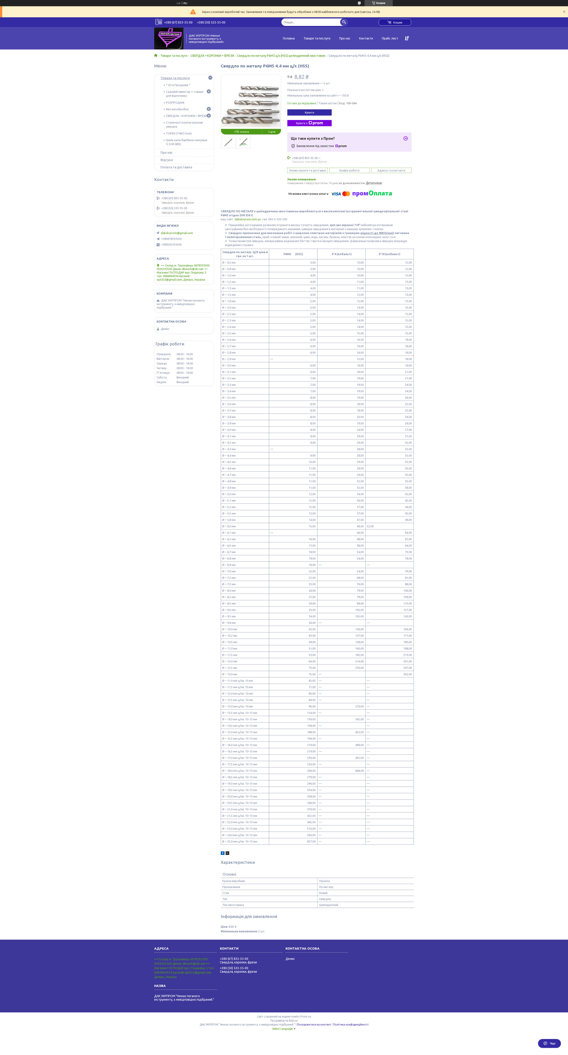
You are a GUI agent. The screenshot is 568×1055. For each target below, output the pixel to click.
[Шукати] (344, 22)
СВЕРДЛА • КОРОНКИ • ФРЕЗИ (212, 55)
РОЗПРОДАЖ (175, 102)
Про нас (344, 38)
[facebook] (223, 853)
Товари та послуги (317, 38)
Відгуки (166, 160)
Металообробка (177, 109)
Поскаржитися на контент (314, 1024)
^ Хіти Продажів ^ (178, 85)
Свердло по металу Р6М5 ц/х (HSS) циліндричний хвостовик (281, 55)
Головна (289, 38)
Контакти (366, 38)
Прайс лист (390, 38)
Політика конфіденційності (351, 1024)
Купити (309, 112)
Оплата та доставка (176, 167)
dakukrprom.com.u (247, 219)
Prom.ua (305, 1016)
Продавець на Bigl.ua (284, 1020)
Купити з (302, 123)
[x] (227, 853)
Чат (553, 1043)
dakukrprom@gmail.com (177, 232)
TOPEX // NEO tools (179, 133)
